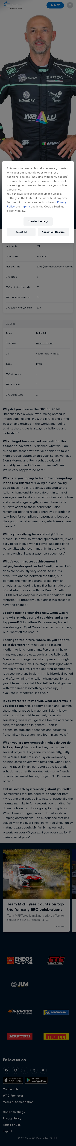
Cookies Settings (38, 221)
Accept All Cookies (53, 232)
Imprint (25, 206)
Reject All (21, 232)
